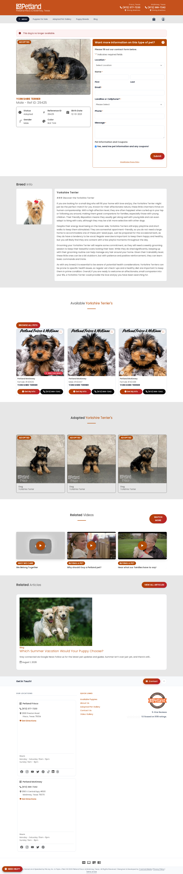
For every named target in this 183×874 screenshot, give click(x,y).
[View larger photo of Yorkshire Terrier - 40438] (163, 331)
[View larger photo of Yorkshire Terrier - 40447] (111, 331)
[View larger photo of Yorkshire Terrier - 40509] (60, 331)
